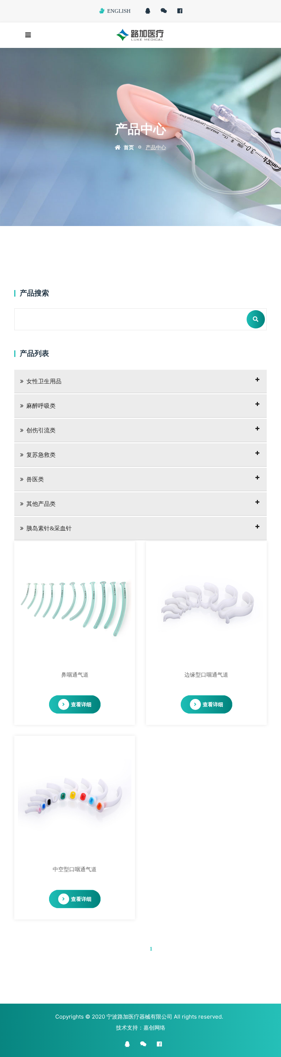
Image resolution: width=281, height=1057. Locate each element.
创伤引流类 (41, 430)
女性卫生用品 (43, 381)
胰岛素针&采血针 (49, 528)
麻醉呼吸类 (41, 406)
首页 (128, 147)
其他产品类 (41, 504)
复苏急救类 (41, 455)
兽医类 (35, 479)
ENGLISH (119, 11)
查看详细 (81, 704)
